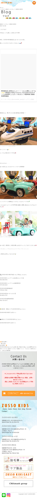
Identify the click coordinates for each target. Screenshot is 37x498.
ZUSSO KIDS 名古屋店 (10, 417)
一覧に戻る (3, 343)
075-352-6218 (3, 285)
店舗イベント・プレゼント (24, 348)
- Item (19, 409)
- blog (23, 409)
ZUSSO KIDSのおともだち (7, 347)
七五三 (33, 347)
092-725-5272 (3, 300)
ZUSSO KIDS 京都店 (9, 426)
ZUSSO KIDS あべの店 (10, 436)
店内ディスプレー (12, 348)
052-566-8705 (3, 279)
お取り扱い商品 (18, 347)
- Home (4, 409)
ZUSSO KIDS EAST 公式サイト (8, 322)
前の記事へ (4, 341)
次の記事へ (3, 345)
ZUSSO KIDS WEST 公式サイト (8, 312)
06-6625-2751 (3, 295)
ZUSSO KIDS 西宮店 (9, 445)
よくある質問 (28, 347)
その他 (23, 347)
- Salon (9, 409)
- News (14, 409)
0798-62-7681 (3, 290)
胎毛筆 (8, 350)
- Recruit (28, 409)
